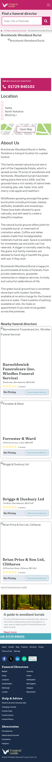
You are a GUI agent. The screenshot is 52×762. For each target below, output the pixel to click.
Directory (33, 647)
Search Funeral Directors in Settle (14, 587)
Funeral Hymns (7, 715)
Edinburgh (6, 688)
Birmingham (31, 684)
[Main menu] (48, 5)
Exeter (28, 675)
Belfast (4, 671)
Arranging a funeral (9, 707)
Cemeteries (6, 739)
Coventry (29, 671)
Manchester (30, 692)
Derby (4, 675)
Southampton (7, 684)
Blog (17, 647)
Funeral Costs (7, 711)
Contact (11, 647)
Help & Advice (12, 698)
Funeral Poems (7, 719)
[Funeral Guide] (2, 31)
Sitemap (17, 651)
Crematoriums (7, 731)
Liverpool (5, 680)
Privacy (41, 647)
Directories (10, 726)
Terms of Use (7, 651)
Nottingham (30, 680)
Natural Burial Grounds (10, 735)
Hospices (5, 743)
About (4, 647)
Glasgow (29, 688)
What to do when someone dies (14, 703)
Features (24, 647)
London (5, 692)
